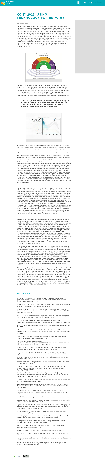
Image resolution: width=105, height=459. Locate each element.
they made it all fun (40, 284)
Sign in (93, 1)
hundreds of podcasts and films (42, 190)
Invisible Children (36, 92)
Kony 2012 (34, 90)
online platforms (64, 274)
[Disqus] (90, 39)
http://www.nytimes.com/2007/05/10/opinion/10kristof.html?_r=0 (36, 392)
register (98, 1)
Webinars (32, 276)
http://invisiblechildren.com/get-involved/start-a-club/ (44, 331)
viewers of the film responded (48, 256)
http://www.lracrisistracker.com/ (56, 411)
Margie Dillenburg (22, 23)
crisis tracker (35, 279)
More (102, 456)
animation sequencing (37, 224)
